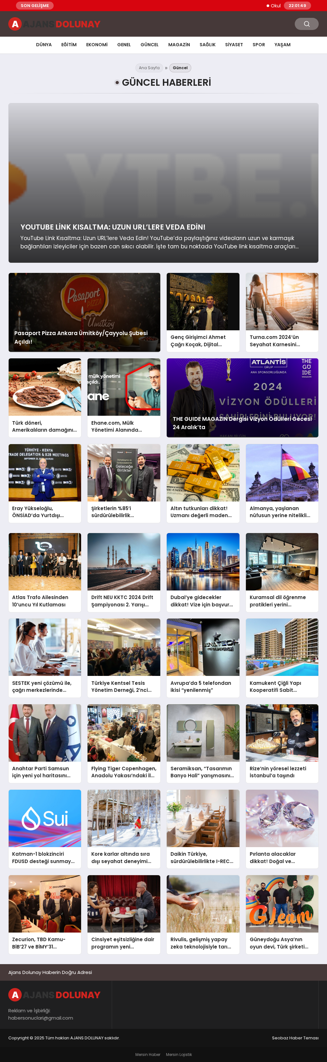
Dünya (44, 44)
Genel (124, 44)
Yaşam (283, 44)
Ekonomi (97, 44)
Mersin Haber (147, 1054)
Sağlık (208, 44)
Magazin (179, 44)
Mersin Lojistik (179, 1054)
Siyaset (234, 44)
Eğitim (69, 44)
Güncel (150, 44)
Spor (259, 44)
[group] (164, 183)
